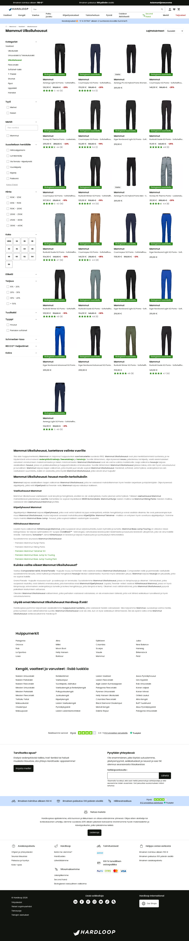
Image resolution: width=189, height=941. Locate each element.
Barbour (59, 656)
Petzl (138, 656)
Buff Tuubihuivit (143, 703)
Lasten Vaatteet (103, 676)
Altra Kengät (142, 699)
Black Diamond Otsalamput (109, 703)
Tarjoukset (181, 15)
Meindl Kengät (102, 707)
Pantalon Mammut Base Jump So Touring (35, 555)
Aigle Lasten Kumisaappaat (109, 684)
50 (17, 256)
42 (17, 249)
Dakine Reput (102, 711)
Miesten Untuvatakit (25, 688)
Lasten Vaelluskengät (66, 703)
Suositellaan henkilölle (18, 145)
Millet (58, 645)
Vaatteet (7, 15)
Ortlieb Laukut (142, 695)
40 (9, 249)
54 (32, 256)
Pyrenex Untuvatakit (105, 692)
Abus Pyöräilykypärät (146, 707)
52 (25, 256)
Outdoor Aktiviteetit (124, 15)
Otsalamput (21, 707)
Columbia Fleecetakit (106, 699)
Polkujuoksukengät (64, 692)
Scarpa (99, 649)
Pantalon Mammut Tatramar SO (30, 551)
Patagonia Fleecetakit (106, 688)
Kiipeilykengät (62, 699)
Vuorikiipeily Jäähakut (66, 684)
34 (17, 241)
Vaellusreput (62, 680)
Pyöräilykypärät (63, 707)
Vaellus (35, 15)
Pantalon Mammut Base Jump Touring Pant (36, 559)
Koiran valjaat (142, 688)
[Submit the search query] (162, 10)
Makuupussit (22, 711)
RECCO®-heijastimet (17, 346)
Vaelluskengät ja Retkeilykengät (71, 688)
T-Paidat (12, 74)
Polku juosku (49, 15)
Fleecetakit (13, 65)
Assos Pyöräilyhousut (146, 676)
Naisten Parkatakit (24, 680)
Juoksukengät (62, 695)
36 (25, 241)
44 (24, 249)
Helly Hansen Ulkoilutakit (107, 695)
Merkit (166, 15)
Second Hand (149, 15)
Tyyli (8, 102)
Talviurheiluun (92, 15)
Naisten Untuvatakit (25, 676)
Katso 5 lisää (12, 185)
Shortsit (11, 79)
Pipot (10, 84)
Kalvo (9, 353)
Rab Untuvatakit (143, 684)
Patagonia (20, 641)
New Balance (142, 645)
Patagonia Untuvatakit (146, 711)
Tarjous (10, 281)
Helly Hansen (62, 652)
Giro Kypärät (142, 680)
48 (9, 256)
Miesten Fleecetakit (25, 695)
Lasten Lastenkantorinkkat (68, 711)
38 (32, 241)
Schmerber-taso (15, 339)
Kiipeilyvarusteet (71, 15)
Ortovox (19, 645)
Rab (17, 649)
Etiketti (9, 274)
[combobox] (22, 127)
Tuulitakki (11, 313)
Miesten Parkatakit (24, 692)
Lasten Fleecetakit (104, 680)
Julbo (138, 641)
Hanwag (140, 649)
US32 (9, 241)
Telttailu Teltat (22, 699)
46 (32, 249)
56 (9, 264)
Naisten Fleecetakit (25, 684)
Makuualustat (22, 703)
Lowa (18, 656)
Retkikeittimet (62, 676)
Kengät (21, 15)
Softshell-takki (14, 70)
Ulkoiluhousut (15, 60)
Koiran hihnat (142, 692)
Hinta (8, 192)
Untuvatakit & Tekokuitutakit (21, 55)
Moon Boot (61, 649)
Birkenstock (141, 652)
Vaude (99, 652)
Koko (8, 234)
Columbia (100, 645)
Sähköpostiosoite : (117, 770)
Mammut (12, 26)
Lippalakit (12, 88)
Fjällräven (100, 641)
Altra (58, 641)
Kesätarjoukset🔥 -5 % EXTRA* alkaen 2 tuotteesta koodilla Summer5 (94, 21)
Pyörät (109, 15)
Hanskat (12, 93)
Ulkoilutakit (13, 51)
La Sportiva (21, 652)
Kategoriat (11, 42)
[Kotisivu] (7, 27)
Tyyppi (9, 319)
